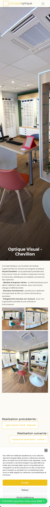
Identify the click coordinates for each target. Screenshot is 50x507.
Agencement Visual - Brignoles (21, 425)
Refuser (25, 490)
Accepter (25, 482)
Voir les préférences (25, 497)
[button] (46, 450)
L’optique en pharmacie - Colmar (27, 439)
